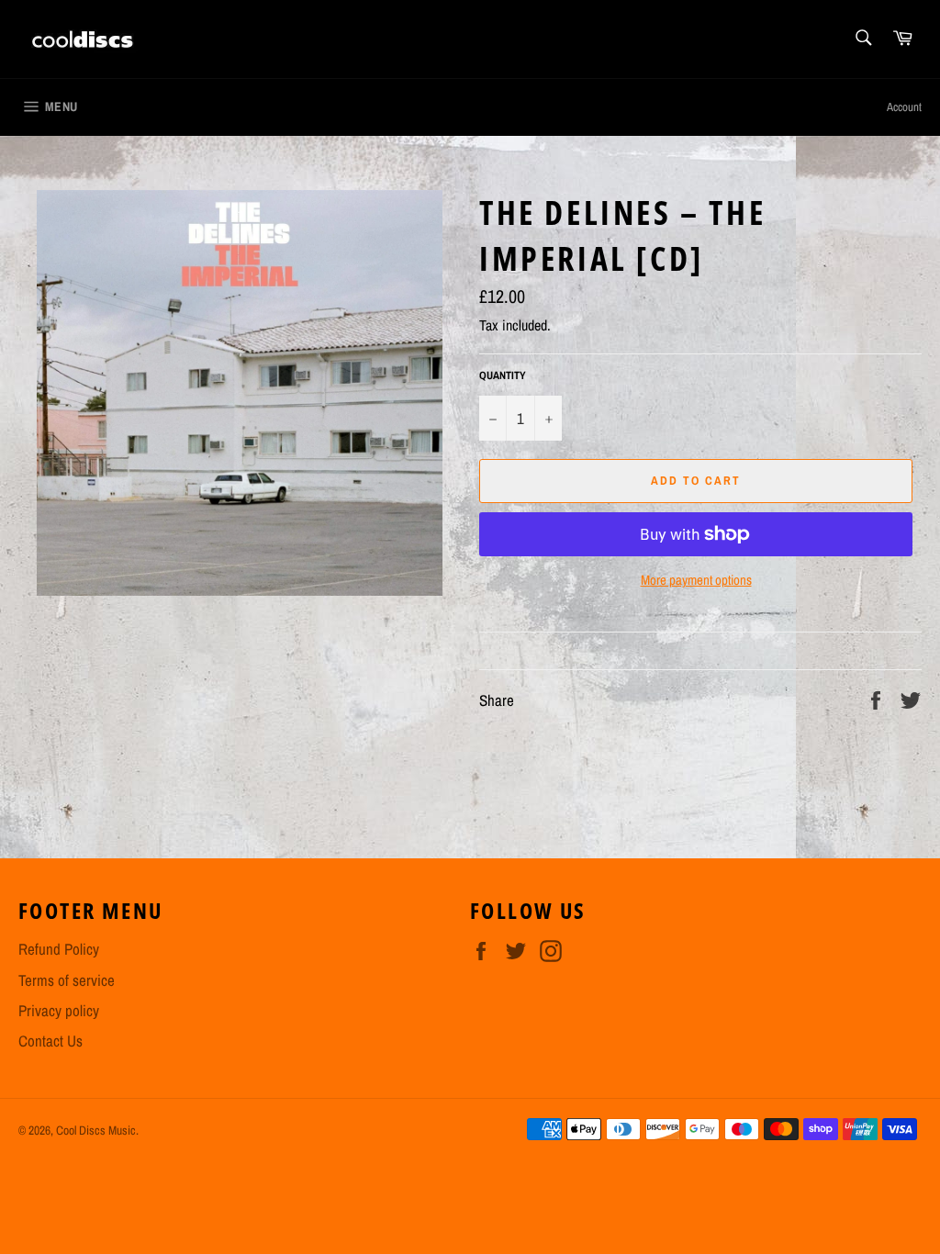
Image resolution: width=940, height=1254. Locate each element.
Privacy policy (58, 1010)
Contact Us (50, 1040)
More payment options (696, 580)
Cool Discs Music (96, 1130)
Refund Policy (58, 948)
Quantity (502, 375)
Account (904, 107)
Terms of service (66, 980)
